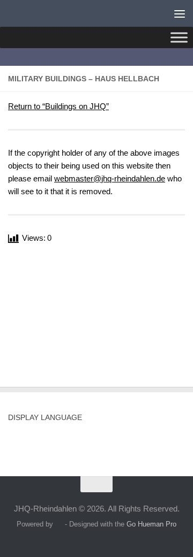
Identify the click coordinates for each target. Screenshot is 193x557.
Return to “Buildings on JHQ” (58, 106)
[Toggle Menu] (179, 37)
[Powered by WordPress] (58, 524)
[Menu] (179, 13)
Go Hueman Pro (151, 524)
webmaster (109, 178)
